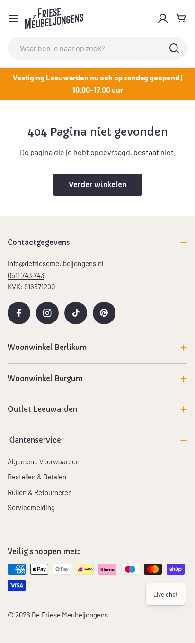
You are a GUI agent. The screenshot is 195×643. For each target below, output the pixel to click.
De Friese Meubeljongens (70, 614)
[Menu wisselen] (13, 18)
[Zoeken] (174, 48)
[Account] (162, 18)
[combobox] (97, 48)
